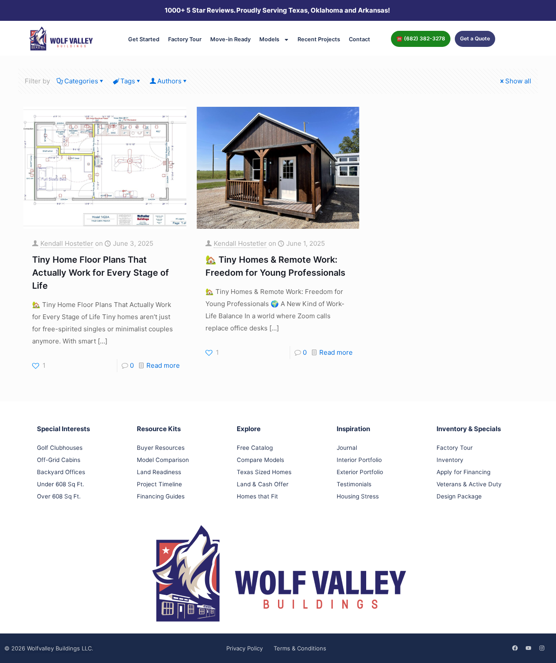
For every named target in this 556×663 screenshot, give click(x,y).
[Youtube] (528, 647)
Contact (359, 39)
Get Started (143, 39)
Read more (163, 365)
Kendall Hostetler (66, 243)
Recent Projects (319, 39)
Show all (518, 81)
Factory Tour (185, 39)
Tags (127, 81)
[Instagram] (541, 647)
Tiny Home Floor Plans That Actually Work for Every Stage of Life (100, 272)
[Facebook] (514, 647)
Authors (169, 81)
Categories (81, 81)
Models (269, 39)
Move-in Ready (230, 39)
